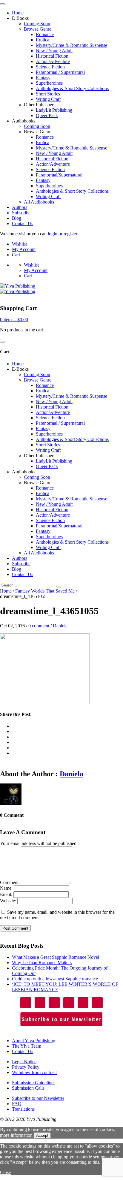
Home (18, 12)
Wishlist (19, 243)
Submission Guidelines (33, 1082)
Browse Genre (37, 29)
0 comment (38, 625)
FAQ (16, 1103)
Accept (42, 1135)
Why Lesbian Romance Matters (42, 962)
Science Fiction (50, 66)
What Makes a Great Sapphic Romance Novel (55, 957)
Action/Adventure (53, 61)
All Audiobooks (39, 201)
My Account (24, 249)
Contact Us (22, 223)
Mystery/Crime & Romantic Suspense (71, 45)
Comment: (10, 882)
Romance (45, 34)
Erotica (42, 39)
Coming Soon (37, 23)
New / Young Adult (54, 50)
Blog (16, 218)
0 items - (14, 319)
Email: (6, 894)
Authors (19, 207)
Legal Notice (24, 1061)
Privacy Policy (25, 1067)
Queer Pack (47, 115)
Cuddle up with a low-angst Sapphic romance (55, 978)
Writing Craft (48, 99)
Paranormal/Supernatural (59, 174)
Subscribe (21, 212)
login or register (62, 233)
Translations (23, 1109)
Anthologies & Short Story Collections (72, 88)
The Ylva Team (26, 1046)
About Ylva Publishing (33, 1040)
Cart (16, 254)
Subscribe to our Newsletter (38, 1098)
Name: (6, 888)
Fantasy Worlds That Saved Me (45, 590)
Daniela (60, 625)
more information (16, 1135)
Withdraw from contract (34, 1072)
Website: (8, 900)
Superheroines (49, 83)
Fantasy (43, 77)
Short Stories (48, 93)
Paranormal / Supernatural (60, 72)
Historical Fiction (52, 56)
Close (5, 1172)
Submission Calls (28, 1088)
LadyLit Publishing (54, 110)
